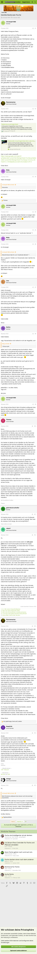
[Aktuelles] (32, 2)
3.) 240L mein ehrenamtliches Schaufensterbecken (13, 612)
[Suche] (35, 2)
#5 (35, 230)
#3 (35, 176)
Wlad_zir (7, 861)
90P (4, 774)
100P (8, 774)
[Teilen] (33, 28)
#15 (35, 785)
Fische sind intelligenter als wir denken (18, 835)
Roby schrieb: (5, 343)
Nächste (19, 821)
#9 (35, 404)
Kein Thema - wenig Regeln (19, 837)
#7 (35, 287)
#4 (35, 212)
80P (2, 774)
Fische (14, 854)
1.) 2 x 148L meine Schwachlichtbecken (10, 609)
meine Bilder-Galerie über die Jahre (11, 615)
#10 (35, 426)
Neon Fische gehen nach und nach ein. (19, 852)
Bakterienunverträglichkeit (10, 124)
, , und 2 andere (12, 721)
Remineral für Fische (12, 867)
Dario (6, 846)
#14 (35, 733)
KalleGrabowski (8, 854)
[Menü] (2, 2)
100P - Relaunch (5, 770)
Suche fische (9, 874)
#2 (35, 108)
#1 (35, 28)
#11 (35, 514)
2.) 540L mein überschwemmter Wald (10, 610)
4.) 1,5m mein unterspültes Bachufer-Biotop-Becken (14, 613)
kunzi (6, 876)
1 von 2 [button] (13, 821)
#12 (35, 535)
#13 (35, 626)
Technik (10, 846)
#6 (35, 244)
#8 (35, 333)
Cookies (20, 933)
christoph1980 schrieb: (8, 184)
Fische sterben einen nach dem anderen (19, 859)
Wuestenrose (8, 837)
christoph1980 (6, 17)
